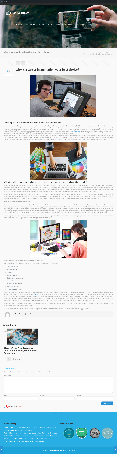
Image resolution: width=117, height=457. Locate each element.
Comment (8, 375)
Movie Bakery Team (23, 314)
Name (6, 395)
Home (100, 52)
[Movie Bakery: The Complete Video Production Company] (17, 13)
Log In (5, 1)
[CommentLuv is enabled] (14, 407)
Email (42, 395)
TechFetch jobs (75, 132)
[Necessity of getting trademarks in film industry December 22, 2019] (1, 449)
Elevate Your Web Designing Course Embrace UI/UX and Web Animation (20, 350)
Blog (107, 52)
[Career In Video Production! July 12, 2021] (115, 449)
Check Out (37, 295)
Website (79, 395)
